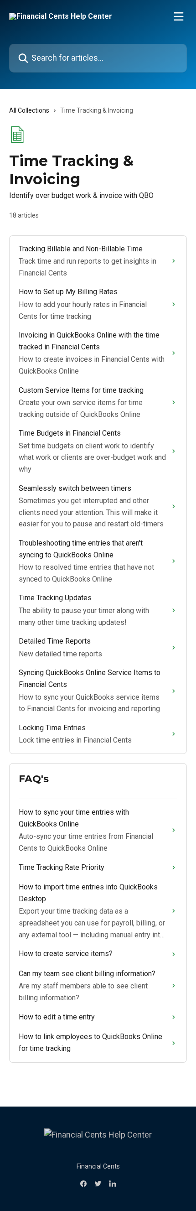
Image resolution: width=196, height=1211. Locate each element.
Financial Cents (98, 1166)
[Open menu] (178, 16)
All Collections (29, 110)
